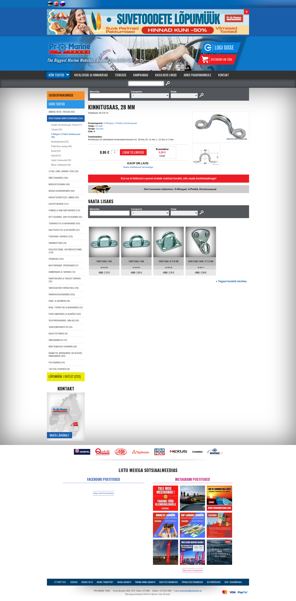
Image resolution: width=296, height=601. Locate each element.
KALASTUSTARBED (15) (58, 333)
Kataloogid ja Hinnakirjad (91, 75)
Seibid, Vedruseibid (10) (61, 160)
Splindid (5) (56, 155)
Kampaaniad (140, 75)
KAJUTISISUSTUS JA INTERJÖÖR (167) (64, 229)
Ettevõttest (60, 582)
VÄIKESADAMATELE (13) (58, 339)
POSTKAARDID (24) (57, 362)
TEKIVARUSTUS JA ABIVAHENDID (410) (64, 223)
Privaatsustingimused (192, 582)
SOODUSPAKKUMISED (61, 95)
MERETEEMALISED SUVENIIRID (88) (63, 346)
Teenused (120, 75)
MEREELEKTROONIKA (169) (59, 184)
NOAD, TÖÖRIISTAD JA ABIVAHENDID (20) (66, 307)
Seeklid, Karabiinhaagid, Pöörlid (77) (66, 124)
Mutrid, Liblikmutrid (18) (61, 164)
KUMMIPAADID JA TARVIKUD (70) (62, 271)
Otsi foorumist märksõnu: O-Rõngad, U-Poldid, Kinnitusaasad (180, 189)
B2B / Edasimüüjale (233, 582)
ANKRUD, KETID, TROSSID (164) (62, 111)
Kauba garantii (124, 582)
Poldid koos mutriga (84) (61, 146)
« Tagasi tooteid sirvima (231, 281)
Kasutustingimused (168, 582)
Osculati (99, 126)
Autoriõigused (214, 582)
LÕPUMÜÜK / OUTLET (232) (65, 376)
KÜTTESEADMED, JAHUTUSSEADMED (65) (65, 216)
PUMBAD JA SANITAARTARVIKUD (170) (64, 210)
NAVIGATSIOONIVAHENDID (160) (62, 190)
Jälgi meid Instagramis (192, 570)
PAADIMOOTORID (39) (57, 242)
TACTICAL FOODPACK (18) (59, 368)
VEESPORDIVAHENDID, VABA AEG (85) (64, 320)
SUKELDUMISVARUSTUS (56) (60, 326)
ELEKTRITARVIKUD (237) (59, 203)
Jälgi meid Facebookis (103, 493)
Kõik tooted (56, 75)
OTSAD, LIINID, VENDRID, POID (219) (63, 171)
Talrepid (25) (56, 129)
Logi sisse (224, 47)
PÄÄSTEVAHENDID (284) (58, 177)
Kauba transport (105, 582)
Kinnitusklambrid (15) (60, 141)
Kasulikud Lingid (166, 75)
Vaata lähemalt (60, 435)
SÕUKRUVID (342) (56, 258)
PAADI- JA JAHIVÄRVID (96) (59, 300)
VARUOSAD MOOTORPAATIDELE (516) (64, 287)
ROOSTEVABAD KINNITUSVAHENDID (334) (66, 118)
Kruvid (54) (55, 150)
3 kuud (162, 155)
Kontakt (223, 75)
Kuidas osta (87, 582)
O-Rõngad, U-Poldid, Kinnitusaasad (120, 123)
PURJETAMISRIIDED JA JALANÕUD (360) (65, 313)
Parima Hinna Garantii (145, 582)
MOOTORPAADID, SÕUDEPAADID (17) (63, 265)
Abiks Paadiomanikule (197, 75)
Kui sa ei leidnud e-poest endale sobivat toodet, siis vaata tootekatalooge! (168, 178)
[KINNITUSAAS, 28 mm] (220, 139)
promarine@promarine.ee (191, 590)
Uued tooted (57, 104)
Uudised (74, 582)
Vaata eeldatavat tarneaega (138, 167)
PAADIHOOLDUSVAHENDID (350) (62, 294)
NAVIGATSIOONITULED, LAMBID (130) (64, 197)
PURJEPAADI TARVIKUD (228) (61, 236)
